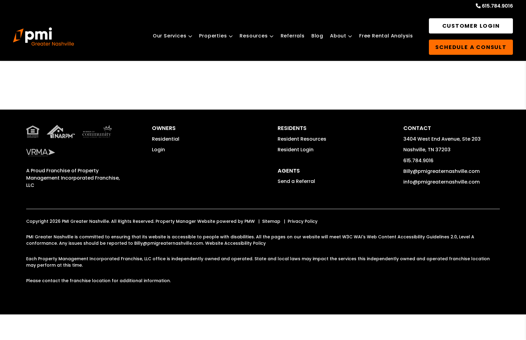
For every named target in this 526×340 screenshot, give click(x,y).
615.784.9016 (497, 5)
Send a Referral (296, 181)
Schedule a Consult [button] (470, 47)
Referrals (293, 35)
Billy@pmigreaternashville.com (441, 171)
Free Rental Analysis (386, 35)
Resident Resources (302, 138)
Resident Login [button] (296, 149)
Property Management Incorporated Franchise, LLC (73, 178)
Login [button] (158, 149)
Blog (317, 35)
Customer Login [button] (471, 26)
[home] (43, 36)
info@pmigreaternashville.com (441, 181)
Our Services (170, 35)
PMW (249, 221)
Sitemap (271, 221)
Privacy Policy (302, 221)
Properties (213, 35)
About (338, 35)
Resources (254, 35)
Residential (165, 138)
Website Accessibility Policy (235, 243)
